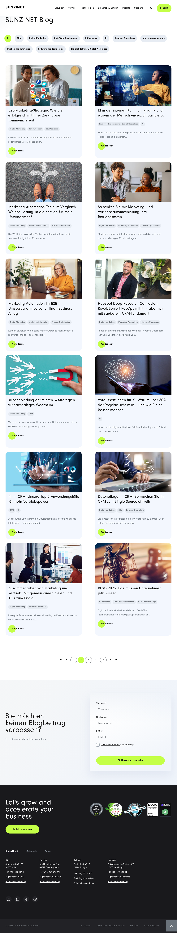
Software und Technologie (50, 49)
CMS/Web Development (66, 38)
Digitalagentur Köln (15, 877)
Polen (48, 851)
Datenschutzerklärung (111, 745)
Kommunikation (35, 129)
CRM (19, 38)
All (8, 38)
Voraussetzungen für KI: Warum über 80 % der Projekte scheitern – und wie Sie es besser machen (132, 405)
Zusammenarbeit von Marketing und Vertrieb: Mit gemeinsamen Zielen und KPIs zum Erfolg (40, 594)
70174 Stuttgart (80, 868)
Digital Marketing (37, 38)
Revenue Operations (125, 38)
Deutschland (12, 851)
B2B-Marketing (52, 129)
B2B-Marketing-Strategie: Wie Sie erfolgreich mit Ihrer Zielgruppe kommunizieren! (35, 116)
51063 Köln (11, 868)
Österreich (31, 851)
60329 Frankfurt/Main (49, 868)
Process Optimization (61, 226)
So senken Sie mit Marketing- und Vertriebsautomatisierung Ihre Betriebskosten (125, 212)
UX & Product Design (147, 602)
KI (106, 38)
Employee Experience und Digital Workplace (118, 124)
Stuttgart (77, 860)
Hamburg (112, 860)
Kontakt (164, 8)
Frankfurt (43, 860)
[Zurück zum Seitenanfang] (171, 925)
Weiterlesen (18, 151)
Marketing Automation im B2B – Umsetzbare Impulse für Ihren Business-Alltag (41, 309)
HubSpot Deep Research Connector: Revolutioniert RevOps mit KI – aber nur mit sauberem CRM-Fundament (130, 309)
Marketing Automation (154, 38)
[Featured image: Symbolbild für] (44, 563)
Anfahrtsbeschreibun (49, 882)
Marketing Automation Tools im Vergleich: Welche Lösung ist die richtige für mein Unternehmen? (42, 212)
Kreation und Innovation (18, 49)
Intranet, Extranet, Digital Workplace (89, 49)
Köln (8, 860)
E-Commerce (91, 38)
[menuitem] (85, 926)
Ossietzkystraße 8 (82, 864)
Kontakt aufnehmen (22, 829)
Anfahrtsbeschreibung (16, 882)
